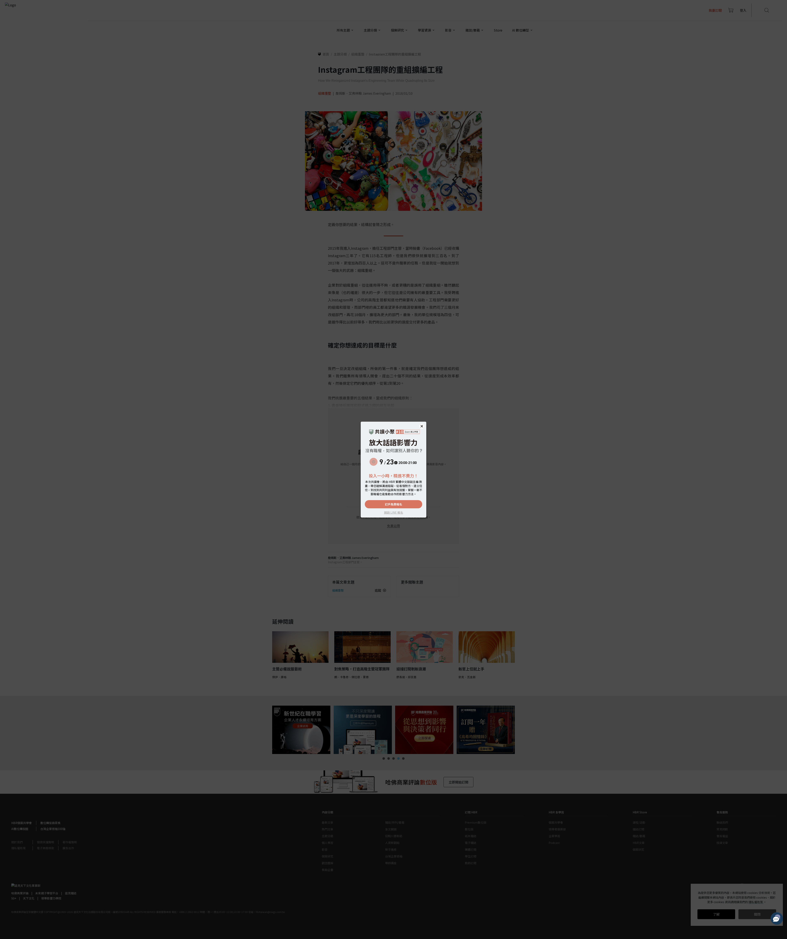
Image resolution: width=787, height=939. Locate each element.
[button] (421, 426)
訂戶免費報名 (393, 504)
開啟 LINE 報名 (393, 512)
